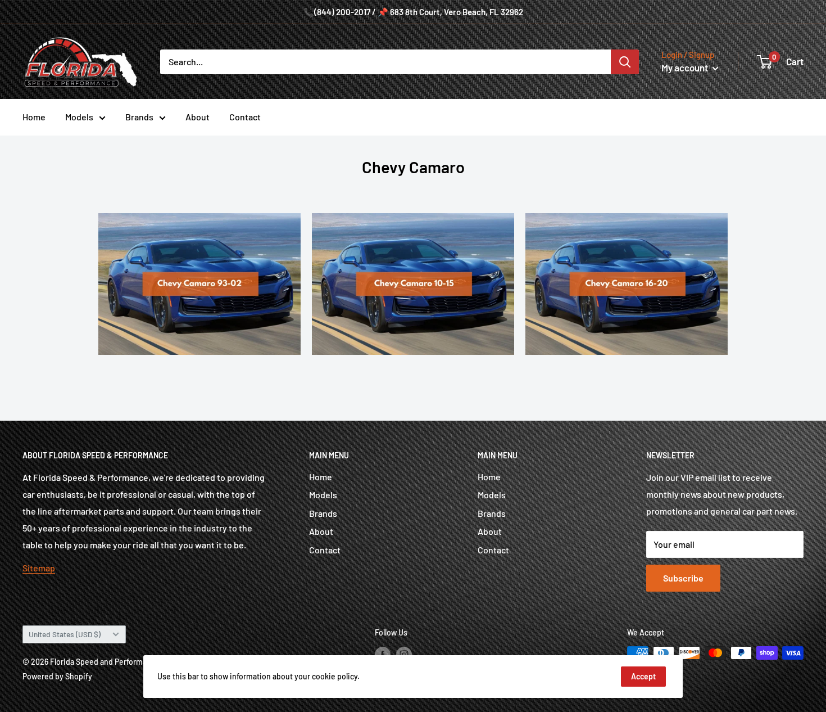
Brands (139, 116)
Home (34, 116)
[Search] (625, 61)
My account (685, 67)
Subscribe (683, 578)
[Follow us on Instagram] (404, 654)
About (197, 116)
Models (79, 116)
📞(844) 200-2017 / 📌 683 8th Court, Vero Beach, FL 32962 (413, 12)
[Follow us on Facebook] (383, 654)
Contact (245, 116)
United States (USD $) (65, 634)
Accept (643, 676)
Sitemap (38, 567)
